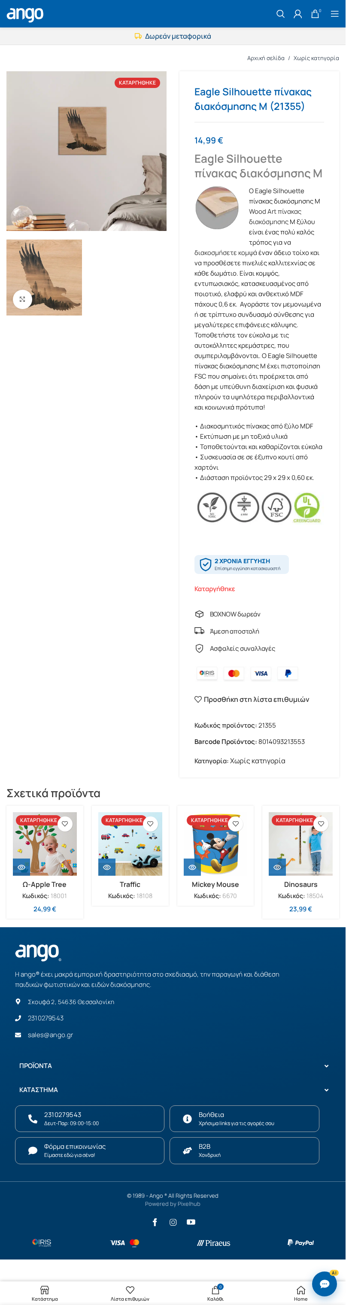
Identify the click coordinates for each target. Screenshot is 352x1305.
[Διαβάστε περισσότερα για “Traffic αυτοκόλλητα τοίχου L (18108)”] (106, 867)
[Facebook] (155, 1222)
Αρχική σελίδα (266, 58)
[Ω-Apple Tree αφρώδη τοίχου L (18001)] (45, 844)
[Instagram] (173, 1222)
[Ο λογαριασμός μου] (297, 13)
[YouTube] (191, 1222)
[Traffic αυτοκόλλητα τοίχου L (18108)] (130, 844)
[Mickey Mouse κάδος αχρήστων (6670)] (216, 844)
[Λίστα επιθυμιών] (65, 824)
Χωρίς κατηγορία (316, 58)
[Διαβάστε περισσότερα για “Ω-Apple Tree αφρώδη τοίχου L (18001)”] (21, 867)
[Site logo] (26, 13)
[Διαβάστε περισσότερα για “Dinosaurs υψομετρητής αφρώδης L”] (277, 867)
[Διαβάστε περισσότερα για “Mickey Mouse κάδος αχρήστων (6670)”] (192, 867)
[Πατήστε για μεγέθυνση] (22, 299)
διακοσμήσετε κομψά (225, 252)
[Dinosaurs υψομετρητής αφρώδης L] (301, 844)
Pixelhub (189, 1204)
